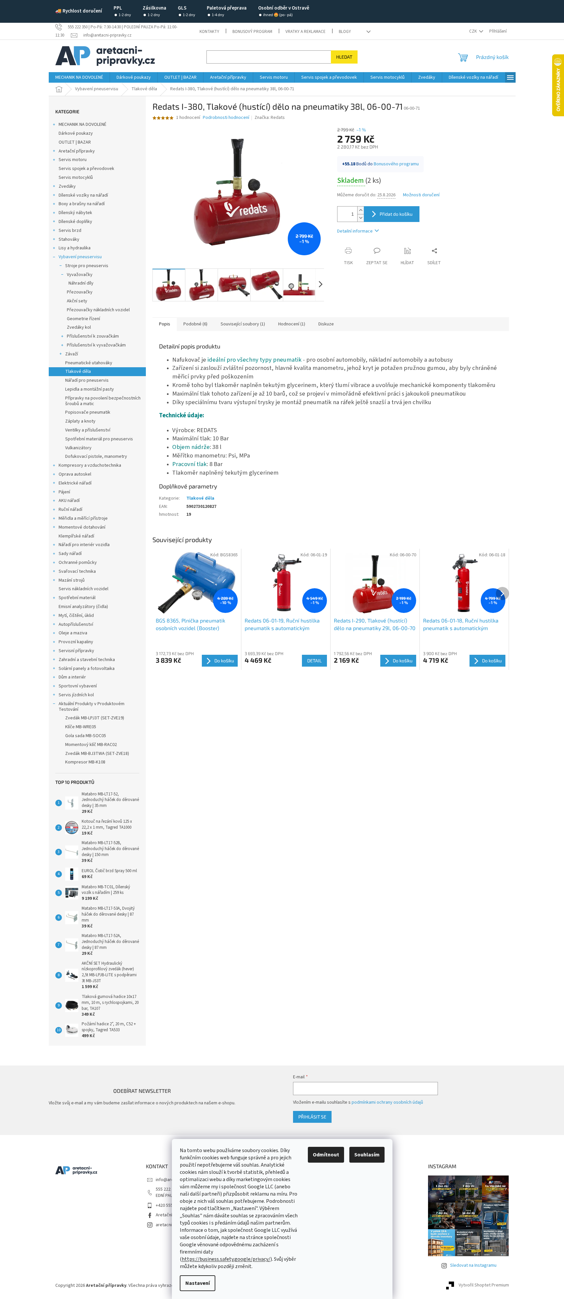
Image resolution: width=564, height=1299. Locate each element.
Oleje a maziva (73, 633)
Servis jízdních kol (76, 695)
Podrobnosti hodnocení (226, 118)
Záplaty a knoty (80, 421)
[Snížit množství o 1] (360, 218)
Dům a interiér (72, 677)
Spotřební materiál (77, 597)
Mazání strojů (72, 580)
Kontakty (209, 32)
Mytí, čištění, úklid (76, 615)
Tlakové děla (78, 371)
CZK (473, 31)
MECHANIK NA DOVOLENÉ (82, 124)
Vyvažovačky (80, 274)
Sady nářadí (70, 553)
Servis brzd (70, 230)
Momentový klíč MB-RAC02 (91, 744)
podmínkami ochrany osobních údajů (387, 1102)
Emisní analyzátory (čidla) (83, 606)
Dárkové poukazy (76, 133)
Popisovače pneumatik (87, 412)
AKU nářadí (69, 500)
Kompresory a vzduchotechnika (90, 465)
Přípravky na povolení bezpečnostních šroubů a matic (103, 401)
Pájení (64, 492)
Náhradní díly (81, 283)
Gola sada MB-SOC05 (85, 735)
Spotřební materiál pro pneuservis (99, 439)
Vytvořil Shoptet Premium (484, 1285)
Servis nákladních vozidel (83, 589)
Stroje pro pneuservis (86, 266)
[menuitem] (79, 77)
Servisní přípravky (76, 651)
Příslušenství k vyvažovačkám (96, 345)
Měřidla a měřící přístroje (83, 518)
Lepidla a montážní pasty (89, 389)
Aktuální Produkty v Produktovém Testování (91, 707)
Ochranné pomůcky (78, 562)
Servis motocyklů (76, 177)
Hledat (344, 57)
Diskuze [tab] (326, 324)
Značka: (270, 117)
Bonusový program (252, 32)
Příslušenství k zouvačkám (93, 336)
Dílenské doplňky (75, 221)
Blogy (345, 32)
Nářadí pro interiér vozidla (84, 544)
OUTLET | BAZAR (75, 142)
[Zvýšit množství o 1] (360, 210)
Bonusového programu (396, 164)
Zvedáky (67, 186)
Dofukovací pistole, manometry (96, 456)
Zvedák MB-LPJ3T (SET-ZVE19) (94, 718)
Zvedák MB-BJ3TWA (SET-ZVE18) (97, 753)
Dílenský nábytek (75, 212)
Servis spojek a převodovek (86, 168)
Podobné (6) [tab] (195, 324)
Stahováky (69, 239)
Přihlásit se (312, 1116)
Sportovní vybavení (78, 686)
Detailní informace (355, 231)
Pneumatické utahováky (88, 363)
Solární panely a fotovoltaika (87, 668)
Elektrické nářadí (75, 483)
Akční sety (77, 301)
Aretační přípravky (77, 151)
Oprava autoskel (75, 474)
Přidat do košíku (396, 214)
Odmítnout (326, 1154)
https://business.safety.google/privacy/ (226, 1259)
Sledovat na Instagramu (473, 1265)
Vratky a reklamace (305, 32)
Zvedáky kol (79, 327)
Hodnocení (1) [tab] (291, 324)
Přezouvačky (80, 292)
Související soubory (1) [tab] (243, 324)
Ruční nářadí (70, 509)
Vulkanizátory (78, 448)
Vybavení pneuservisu (80, 257)
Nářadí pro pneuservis (87, 380)
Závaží (71, 354)
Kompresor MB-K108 (85, 762)
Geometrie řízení (83, 319)
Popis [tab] (164, 324)
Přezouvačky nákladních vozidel (98, 310)
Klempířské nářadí (76, 536)
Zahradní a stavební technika (87, 659)
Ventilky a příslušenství (87, 430)
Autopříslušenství (76, 624)
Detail (314, 660)
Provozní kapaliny (76, 642)
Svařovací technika (77, 571)
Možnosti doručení (421, 195)
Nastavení (197, 1283)
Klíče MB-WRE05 (80, 727)
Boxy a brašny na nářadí (82, 204)
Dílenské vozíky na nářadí (83, 195)
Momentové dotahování (82, 527)
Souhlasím (367, 1154)
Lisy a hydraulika (75, 248)
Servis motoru (73, 159)
